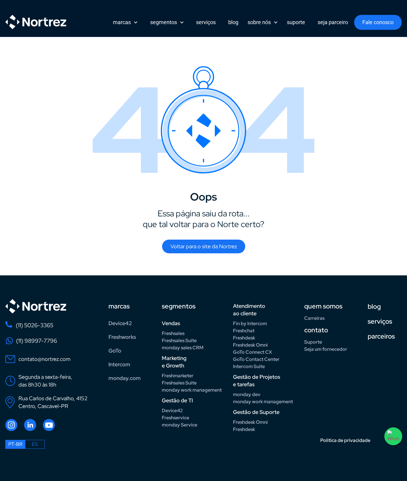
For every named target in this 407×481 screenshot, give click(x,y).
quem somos (323, 306)
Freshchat (243, 331)
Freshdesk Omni (250, 345)
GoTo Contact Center (256, 359)
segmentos (163, 22)
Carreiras (314, 318)
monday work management (192, 390)
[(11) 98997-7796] (9, 341)
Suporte (313, 342)
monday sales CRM (183, 348)
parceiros (381, 336)
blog (233, 22)
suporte (296, 22)
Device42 (120, 323)
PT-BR (15, 444)
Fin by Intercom (250, 323)
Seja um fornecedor (325, 349)
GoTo (114, 350)
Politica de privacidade (345, 440)
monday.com (124, 378)
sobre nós (259, 22)
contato (316, 330)
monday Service (179, 425)
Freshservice (175, 418)
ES (35, 444)
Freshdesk (244, 338)
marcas (122, 22)
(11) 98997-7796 (36, 341)
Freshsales (173, 333)
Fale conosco (378, 22)
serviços (206, 22)
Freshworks (122, 336)
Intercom (119, 364)
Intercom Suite (249, 366)
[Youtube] (49, 425)
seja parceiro (333, 22)
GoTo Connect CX (252, 352)
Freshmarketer (177, 376)
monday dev (246, 394)
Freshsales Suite (179, 340)
